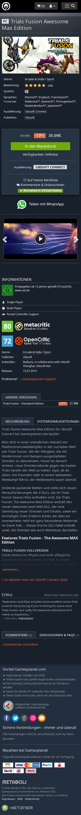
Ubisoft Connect (36, 111)
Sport (50, 79)
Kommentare (19, 635)
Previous (4, 239)
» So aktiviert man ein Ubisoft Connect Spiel (35, 579)
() (42, 6)
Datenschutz (32, 798)
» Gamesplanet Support (38, 379)
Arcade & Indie (34, 79)
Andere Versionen (21, 397)
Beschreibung (17, 421)
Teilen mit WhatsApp (45, 204)
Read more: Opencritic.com (61, 595)
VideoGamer (26, 618)
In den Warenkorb (40, 146)
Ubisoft (30, 117)
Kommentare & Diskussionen (42, 185)
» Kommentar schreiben (20, 644)
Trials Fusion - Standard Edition (23, 403)
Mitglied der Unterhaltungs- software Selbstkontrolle (32, 705)
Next (76, 239)
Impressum (8, 798)
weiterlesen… (11, 569)
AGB (20, 798)
